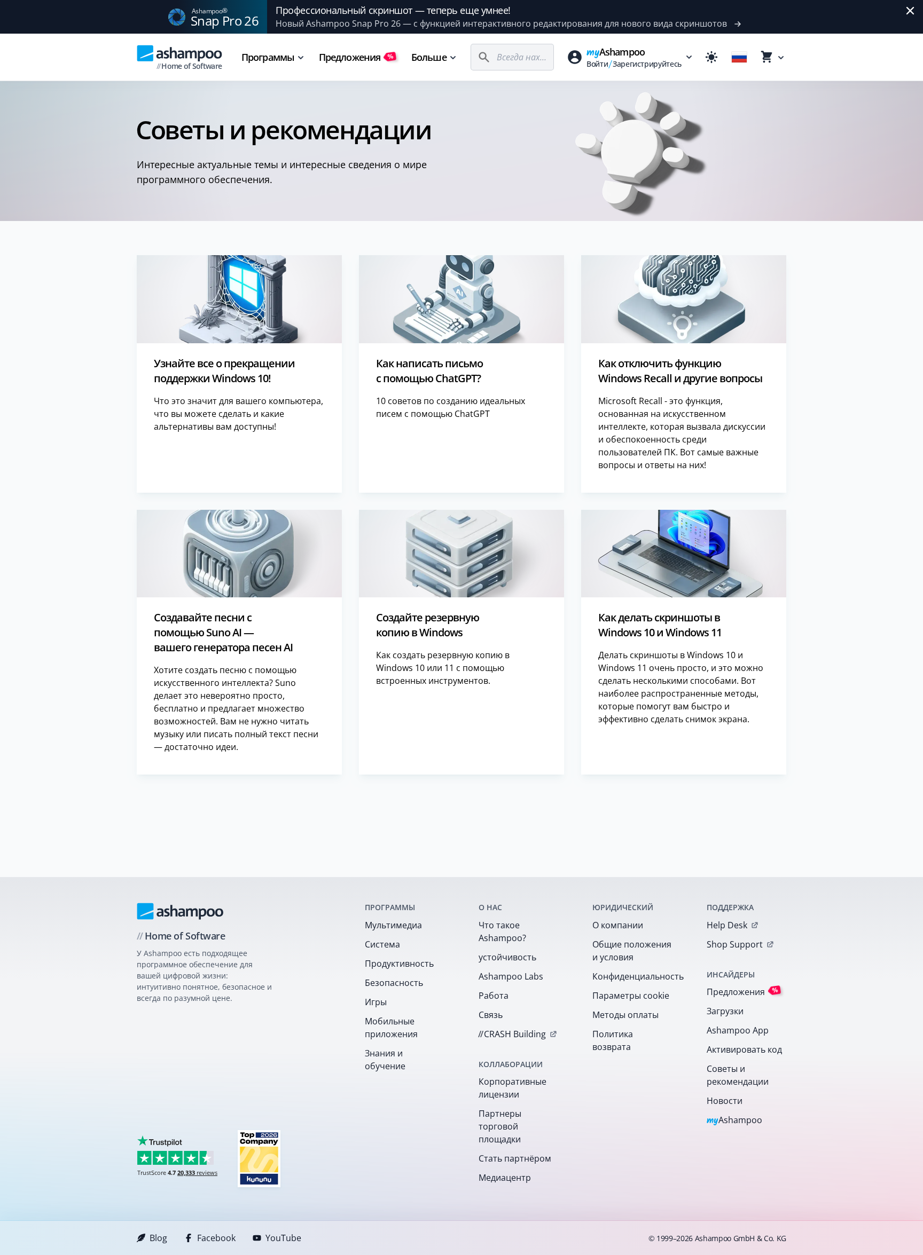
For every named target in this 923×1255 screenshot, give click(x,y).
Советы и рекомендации (738, 1075)
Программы (267, 57)
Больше (429, 57)
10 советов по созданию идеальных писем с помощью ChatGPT (450, 407)
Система (382, 944)
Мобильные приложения (391, 1027)
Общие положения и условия (631, 950)
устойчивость (507, 957)
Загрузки (725, 1011)
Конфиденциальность (635, 976)
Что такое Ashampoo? (502, 931)
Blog (158, 1238)
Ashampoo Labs (511, 976)
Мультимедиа (393, 925)
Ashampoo (735, 1120)
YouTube (283, 1238)
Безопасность (394, 983)
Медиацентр (505, 1177)
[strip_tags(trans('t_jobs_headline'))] (259, 1158)
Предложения (356, 57)
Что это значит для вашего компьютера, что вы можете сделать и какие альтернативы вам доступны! (238, 413)
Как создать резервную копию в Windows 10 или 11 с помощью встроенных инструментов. (443, 667)
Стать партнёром (515, 1158)
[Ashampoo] (180, 911)
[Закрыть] (910, 10)
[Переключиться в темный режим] (711, 57)
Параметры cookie (630, 995)
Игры (376, 1002)
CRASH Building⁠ (512, 1034)
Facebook (216, 1238)
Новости (724, 1101)
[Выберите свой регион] (739, 57)
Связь (491, 1015)
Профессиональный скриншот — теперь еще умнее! (393, 10)
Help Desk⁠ (727, 925)
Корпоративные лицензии (512, 1088)
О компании (617, 925)
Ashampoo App (738, 1030)
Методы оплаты (625, 1015)
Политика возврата (612, 1040)
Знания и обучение (385, 1059)
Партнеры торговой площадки (500, 1126)
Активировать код (744, 1049)
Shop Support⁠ (735, 944)
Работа (494, 995)
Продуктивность (399, 963)
